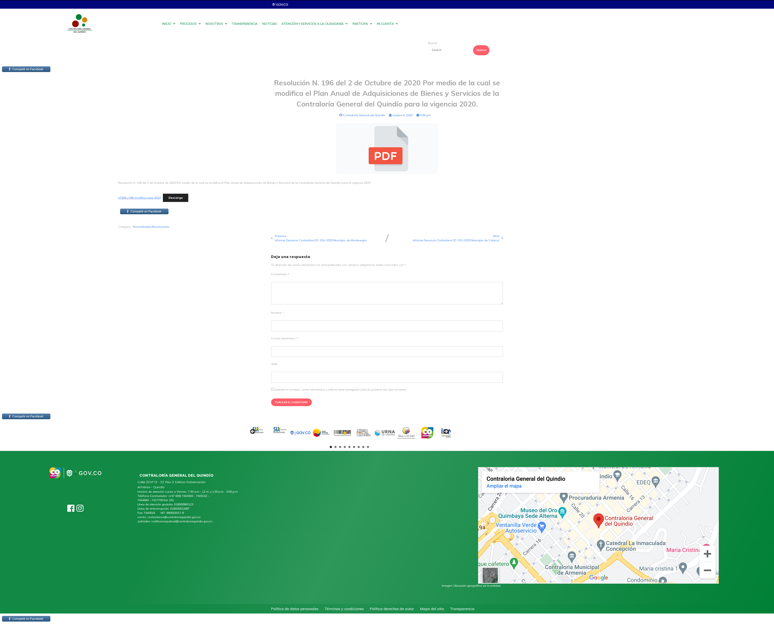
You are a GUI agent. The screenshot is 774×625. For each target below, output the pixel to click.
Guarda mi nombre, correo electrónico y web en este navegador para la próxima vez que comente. (341, 389)
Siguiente (446, 432)
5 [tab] (349, 447)
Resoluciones (160, 227)
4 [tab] (345, 447)
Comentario (280, 274)
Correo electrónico (284, 338)
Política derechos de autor (392, 608)
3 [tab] (340, 447)
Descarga (176, 198)
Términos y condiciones (344, 608)
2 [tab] (335, 447)
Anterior (253, 432)
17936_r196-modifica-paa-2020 (139, 198)
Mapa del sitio (432, 608)
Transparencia (462, 608)
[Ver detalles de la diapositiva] (258, 433)
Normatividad (142, 227)
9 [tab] (368, 447)
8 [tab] (363, 447)
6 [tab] (354, 447)
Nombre (277, 313)
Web (274, 364)
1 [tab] (331, 447)
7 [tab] (359, 447)
